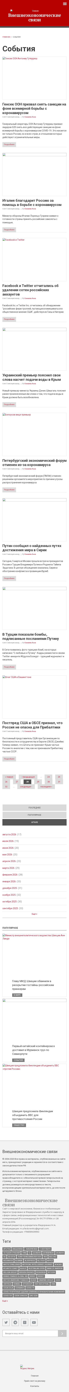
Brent (33, 1276)
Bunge (33, 1280)
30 (48, 782)
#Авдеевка (17, 1249)
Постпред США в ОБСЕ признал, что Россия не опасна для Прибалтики (32, 725)
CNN (53, 1284)
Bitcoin (51, 1272)
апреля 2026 (9, 861)
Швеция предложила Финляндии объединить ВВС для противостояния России (32, 1115)
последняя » (46, 787)
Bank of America (54, 1268)
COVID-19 (30, 1288)
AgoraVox (8, 1261)
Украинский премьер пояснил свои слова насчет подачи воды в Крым (31, 377)
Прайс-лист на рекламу (34, 1381)
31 (59, 782)
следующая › (26, 787)
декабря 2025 (9, 888)
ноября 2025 (9, 895)
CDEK (58, 1280)
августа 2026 (9, 834)
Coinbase (19, 1288)
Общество (19, 1125)
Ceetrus (7, 1284)
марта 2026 (8, 868)
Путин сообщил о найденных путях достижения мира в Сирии (31, 548)
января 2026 (9, 881)
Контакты (34, 1386)
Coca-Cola (8, 1288)
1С (29, 1253)
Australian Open (37, 1268)
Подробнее (9, 144)
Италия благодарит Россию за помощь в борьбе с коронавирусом (31, 202)
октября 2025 (9, 901)
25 (59, 777)
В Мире (17, 995)
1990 (24, 1253)
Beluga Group (10, 1272)
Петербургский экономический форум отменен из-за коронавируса (34, 463)
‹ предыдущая (28, 777)
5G (4, 1257)
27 (17, 782)
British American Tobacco (15, 1280)
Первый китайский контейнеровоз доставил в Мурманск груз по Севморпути (33, 1049)
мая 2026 (7, 854)
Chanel (16, 1284)
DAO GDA (33, 1296)
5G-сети (11, 1257)
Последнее (35, 807)
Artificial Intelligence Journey (37, 1265)
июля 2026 (8, 841)
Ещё (34, 914)
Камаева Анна (30, 117)
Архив (45, 822)
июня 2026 (8, 848)
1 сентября (45, 1249)
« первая (9, 777)
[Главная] (34, 11)
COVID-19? (7, 1296)
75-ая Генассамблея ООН (29, 1257)
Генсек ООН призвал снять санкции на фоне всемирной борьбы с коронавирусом (34, 108)
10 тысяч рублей (11, 1253)
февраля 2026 (9, 874)
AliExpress (30, 1261)
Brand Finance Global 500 (15, 1276)
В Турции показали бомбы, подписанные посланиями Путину (30, 636)
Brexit (41, 1276)
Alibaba (18, 1261)
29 (38, 782)
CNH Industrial (41, 1284)
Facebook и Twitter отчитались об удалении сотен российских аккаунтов (30, 290)
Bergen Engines (26, 1272)
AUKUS (23, 1268)
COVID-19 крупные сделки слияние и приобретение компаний (33, 1292)
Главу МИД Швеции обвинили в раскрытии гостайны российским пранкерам (33, 984)
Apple (50, 1261)
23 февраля (48, 1253)
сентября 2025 (10, 908)
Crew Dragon (20, 1296)
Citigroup (27, 1284)
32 (6, 787)
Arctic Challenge (11, 1265)
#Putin (6, 1249)
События (18, 1060)
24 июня (60, 1253)
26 (6, 782)
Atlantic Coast (10, 1268)
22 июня (37, 1253)
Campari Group (46, 1280)
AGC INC (52, 1257)
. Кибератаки (31, 1249)
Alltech (41, 1261)
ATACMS (58, 1265)
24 (48, 777)
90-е (45, 1257)
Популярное (34, 815)
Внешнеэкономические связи (34, 17)
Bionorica (41, 1272)
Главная (6, 37)
